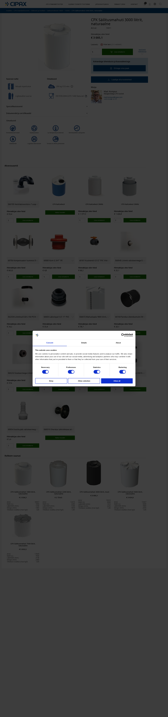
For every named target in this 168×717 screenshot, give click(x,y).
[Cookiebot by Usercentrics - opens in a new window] (123, 335)
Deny (51, 381)
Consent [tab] (49, 343)
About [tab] (118, 343)
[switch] (71, 372)
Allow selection (84, 381)
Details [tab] (84, 343)
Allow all (116, 381)
